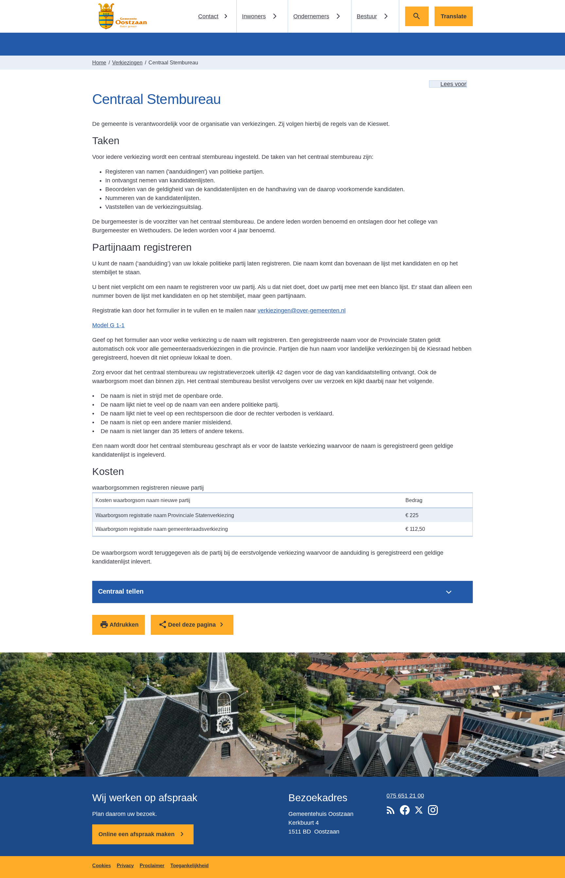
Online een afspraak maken (137, 834)
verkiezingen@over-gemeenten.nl (302, 310)
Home (99, 62)
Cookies (101, 865)
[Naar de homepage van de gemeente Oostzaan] (121, 16)
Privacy (125, 865)
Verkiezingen (127, 62)
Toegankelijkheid (189, 865)
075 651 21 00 (405, 795)
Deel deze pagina (192, 624)
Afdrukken (124, 624)
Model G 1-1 (108, 325)
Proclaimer (152, 865)
